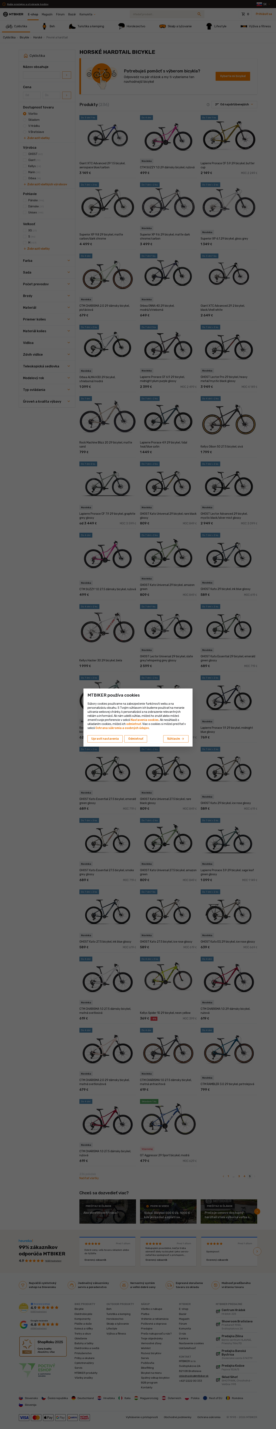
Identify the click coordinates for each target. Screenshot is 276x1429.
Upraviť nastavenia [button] (105, 738)
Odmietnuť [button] (135, 738)
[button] (133, 724)
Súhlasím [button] (176, 739)
